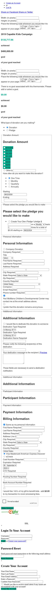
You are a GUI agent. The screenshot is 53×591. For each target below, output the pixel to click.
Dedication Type (14, 326)
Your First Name (7, 571)
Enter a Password (8, 579)
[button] (26, 518)
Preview (43, 352)
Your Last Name (7, 574)
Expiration (11, 462)
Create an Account (13, 3)
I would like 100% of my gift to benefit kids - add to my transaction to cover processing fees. (26, 492)
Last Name (12, 263)
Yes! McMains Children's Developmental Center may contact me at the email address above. (26, 300)
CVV (9, 470)
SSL (26, 523)
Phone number (14, 292)
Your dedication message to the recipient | (25, 352)
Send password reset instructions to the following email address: (26, 554)
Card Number (13, 459)
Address (11, 266)
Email (10, 289)
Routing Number (14, 476)
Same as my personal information (20, 424)
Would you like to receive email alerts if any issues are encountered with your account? (23, 585)
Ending (6, 197)
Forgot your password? (17, 541)
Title (5, 255)
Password (5, 538)
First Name (12, 260)
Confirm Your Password (10, 582)
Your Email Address (9, 576)
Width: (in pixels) (8, 17)
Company (11, 252)
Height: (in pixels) (8, 20)
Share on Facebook (9, 12)
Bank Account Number (17, 482)
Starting (6, 191)
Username (5, 536)
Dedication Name (15, 338)
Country (10, 281)
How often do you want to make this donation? (23, 173)
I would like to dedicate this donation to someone (27, 323)
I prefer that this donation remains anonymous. (23, 307)
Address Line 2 (10, 436)
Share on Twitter (26, 12)
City (9, 272)
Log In (8, 7)
